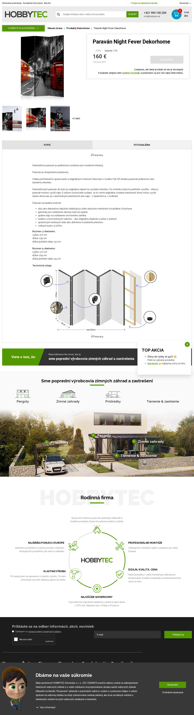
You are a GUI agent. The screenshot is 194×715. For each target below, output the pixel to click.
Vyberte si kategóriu (21, 28)
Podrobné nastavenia (172, 692)
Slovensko (184, 3)
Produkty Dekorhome (78, 28)
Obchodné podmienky (12, 3)
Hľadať (132, 14)
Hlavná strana (55, 28)
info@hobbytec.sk (152, 16)
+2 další (76, 118)
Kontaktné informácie (33, 3)
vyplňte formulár (131, 73)
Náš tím (47, 3)
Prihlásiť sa (178, 634)
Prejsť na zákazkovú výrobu (143, 3)
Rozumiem (172, 684)
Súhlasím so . (38, 631)
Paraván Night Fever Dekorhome (110, 28)
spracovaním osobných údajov (45, 631)
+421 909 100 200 (155, 13)
